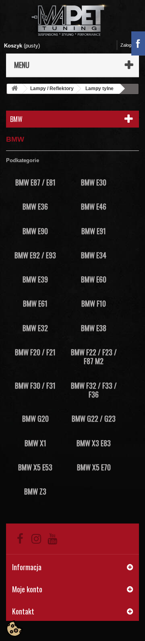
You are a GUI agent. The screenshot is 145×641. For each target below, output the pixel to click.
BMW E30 (93, 182)
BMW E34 (93, 255)
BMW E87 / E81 (35, 182)
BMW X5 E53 (35, 467)
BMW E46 (93, 206)
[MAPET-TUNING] (72, 19)
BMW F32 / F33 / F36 (94, 390)
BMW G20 (35, 418)
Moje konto (27, 589)
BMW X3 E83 (94, 443)
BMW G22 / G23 (94, 418)
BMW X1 (35, 443)
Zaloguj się (130, 45)
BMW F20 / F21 (35, 352)
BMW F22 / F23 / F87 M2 (94, 356)
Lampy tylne (99, 88)
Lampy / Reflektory (52, 88)
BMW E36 (35, 206)
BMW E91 (93, 231)
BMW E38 (93, 328)
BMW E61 (35, 303)
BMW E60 (93, 279)
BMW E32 (35, 328)
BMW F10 (93, 303)
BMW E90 (35, 231)
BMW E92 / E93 (35, 255)
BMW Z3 (35, 491)
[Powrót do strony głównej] (14, 89)
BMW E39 (35, 279)
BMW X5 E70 (94, 467)
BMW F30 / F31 (35, 385)
